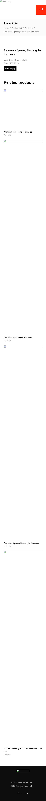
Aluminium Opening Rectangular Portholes (21, 543)
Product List (17, 28)
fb (19, 793)
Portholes (29, 28)
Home (6, 28)
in (27, 793)
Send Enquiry (10, 69)
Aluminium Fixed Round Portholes (18, 132)
